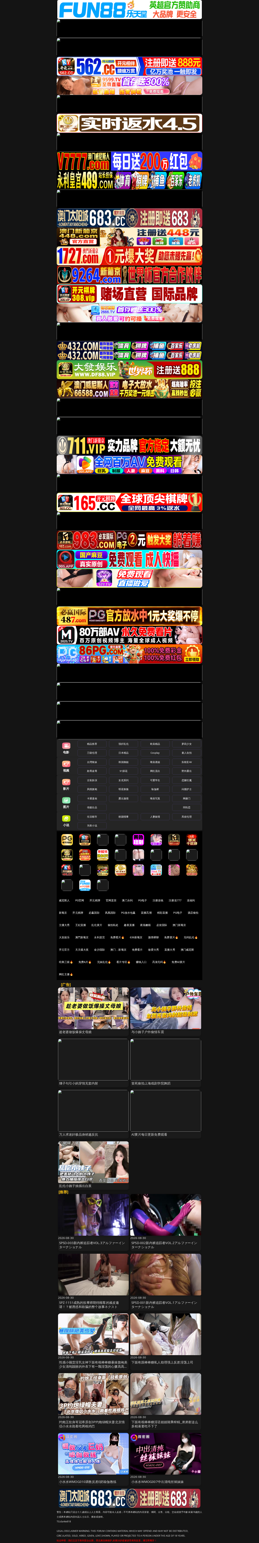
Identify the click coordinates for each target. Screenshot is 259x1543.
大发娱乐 (64, 937)
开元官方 (64, 949)
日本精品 (124, 752)
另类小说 (92, 825)
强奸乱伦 (124, 744)
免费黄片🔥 (171, 937)
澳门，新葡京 (118, 949)
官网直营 (111, 900)
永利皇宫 (99, 937)
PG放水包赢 (128, 912)
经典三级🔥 (66, 962)
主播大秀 (64, 925)
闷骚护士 (187, 789)
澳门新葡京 (179, 925)
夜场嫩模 (145, 925)
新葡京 (63, 912)
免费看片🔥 (117, 937)
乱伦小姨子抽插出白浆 (75, 1186)
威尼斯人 (64, 900)
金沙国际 (99, 949)
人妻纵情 (155, 816)
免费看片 (137, 949)
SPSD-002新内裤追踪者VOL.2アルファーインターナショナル (164, 1245)
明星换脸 (124, 789)
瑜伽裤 (155, 789)
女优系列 (124, 780)
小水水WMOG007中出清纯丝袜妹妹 (157, 1481)
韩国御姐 (124, 762)
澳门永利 (127, 900)
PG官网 (79, 900)
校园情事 (124, 816)
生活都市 (92, 816)
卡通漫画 (92, 798)
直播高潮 (146, 912)
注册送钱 (158, 900)
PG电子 (142, 900)
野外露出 (187, 771)
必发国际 (161, 925)
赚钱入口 (141, 962)
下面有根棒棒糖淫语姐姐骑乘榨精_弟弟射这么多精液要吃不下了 (164, 1424)
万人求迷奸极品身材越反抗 (78, 1134)
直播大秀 (169, 949)
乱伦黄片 (96, 925)
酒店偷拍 (193, 912)
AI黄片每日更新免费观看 (149, 1134)
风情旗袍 (92, 789)
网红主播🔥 (66, 974)
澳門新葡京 (82, 937)
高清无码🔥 (159, 962)
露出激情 (124, 798)
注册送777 (175, 900)
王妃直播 (80, 925)
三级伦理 (92, 752)
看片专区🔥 (123, 962)
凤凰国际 (110, 912)
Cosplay (155, 752)
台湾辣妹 (92, 762)
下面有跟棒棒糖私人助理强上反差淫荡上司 (162, 1362)
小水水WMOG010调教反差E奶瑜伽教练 (87, 1481)
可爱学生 (155, 780)
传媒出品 (92, 807)
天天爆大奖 (82, 949)
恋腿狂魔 (187, 780)
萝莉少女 (187, 744)
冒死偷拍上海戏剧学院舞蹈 (150, 1083)
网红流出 (155, 771)
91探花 (123, 771)
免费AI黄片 (178, 962)
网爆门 (186, 798)
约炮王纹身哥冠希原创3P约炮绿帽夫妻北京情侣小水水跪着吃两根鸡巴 (92, 1424)
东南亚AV (186, 762)
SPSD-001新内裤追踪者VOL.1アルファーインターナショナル (164, 1304)
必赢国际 (94, 912)
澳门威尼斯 (187, 949)
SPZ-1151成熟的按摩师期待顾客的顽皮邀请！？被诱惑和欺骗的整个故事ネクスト (89, 1304)
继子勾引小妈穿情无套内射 (78, 1083)
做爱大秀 (153, 949)
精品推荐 (92, 744)
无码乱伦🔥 (191, 937)
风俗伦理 (187, 816)
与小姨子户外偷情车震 (147, 1032)
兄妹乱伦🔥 (104, 962)
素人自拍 (187, 752)
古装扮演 (92, 780)
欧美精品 (155, 744)
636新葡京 (136, 937)
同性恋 (186, 807)
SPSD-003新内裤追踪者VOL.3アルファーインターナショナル (92, 1245)
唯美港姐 (155, 762)
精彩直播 (162, 912)
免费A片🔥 (85, 962)
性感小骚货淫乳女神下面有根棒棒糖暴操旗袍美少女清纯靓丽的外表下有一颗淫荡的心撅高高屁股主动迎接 (93, 1366)
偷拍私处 (113, 925)
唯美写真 (155, 798)
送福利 (191, 900)
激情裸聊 (153, 937)
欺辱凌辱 (92, 771)
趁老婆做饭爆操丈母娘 (75, 1032)
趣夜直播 (129, 925)
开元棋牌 (94, 900)
